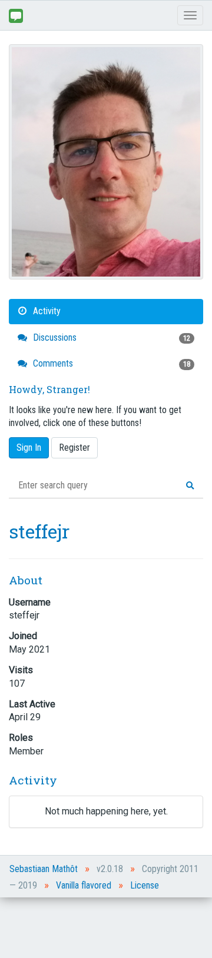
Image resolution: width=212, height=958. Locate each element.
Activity (46, 311)
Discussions (110, 337)
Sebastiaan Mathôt (43, 868)
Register (74, 447)
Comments (110, 363)
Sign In (28, 447)
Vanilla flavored (83, 885)
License (144, 885)
